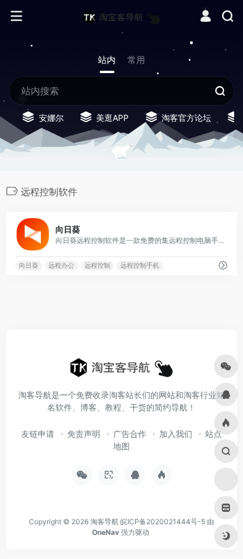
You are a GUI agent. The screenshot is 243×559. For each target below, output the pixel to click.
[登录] (205, 17)
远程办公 (61, 265)
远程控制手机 (139, 265)
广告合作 (129, 434)
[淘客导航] (121, 16)
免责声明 (83, 434)
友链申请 (37, 434)
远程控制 (97, 265)
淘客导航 (104, 521)
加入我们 (175, 434)
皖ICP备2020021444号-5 (162, 521)
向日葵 (28, 265)
